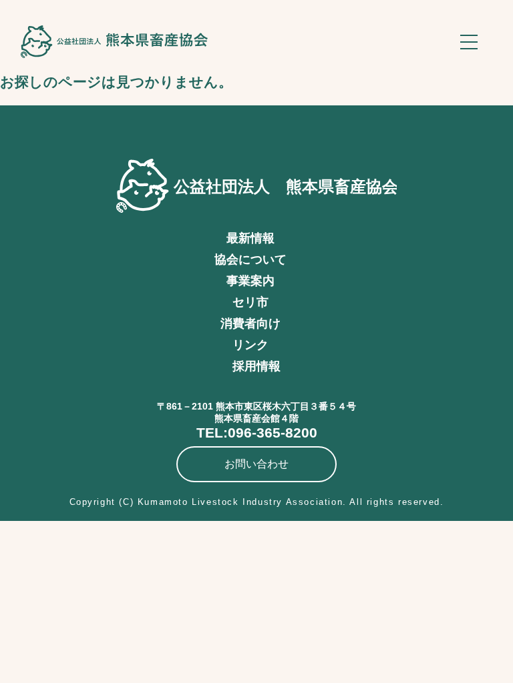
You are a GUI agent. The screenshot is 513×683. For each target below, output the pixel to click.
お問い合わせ (256, 464)
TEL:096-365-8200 (256, 432)
